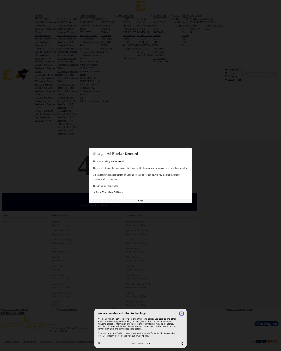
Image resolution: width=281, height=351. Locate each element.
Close (140, 201)
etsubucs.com (117, 161)
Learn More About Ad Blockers (110, 192)
